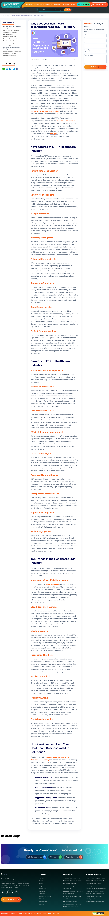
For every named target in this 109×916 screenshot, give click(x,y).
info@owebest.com (35, 857)
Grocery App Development (94, 886)
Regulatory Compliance (10, 41)
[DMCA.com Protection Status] (98, 913)
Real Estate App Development (95, 880)
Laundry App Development (94, 896)
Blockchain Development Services (72, 886)
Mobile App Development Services (72, 880)
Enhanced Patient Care (9, 55)
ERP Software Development (70, 883)
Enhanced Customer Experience (12, 51)
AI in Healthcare (52, 584)
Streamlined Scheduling (10, 32)
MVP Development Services (70, 906)
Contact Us (42, 891)
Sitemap (41, 904)
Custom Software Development (72, 896)
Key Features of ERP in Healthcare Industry (12, 27)
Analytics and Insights (9, 43)
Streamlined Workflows (9, 53)
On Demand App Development (95, 901)
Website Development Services (71, 878)
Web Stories (42, 888)
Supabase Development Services (72, 904)
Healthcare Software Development (96, 888)
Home (2, 16)
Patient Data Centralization (11, 30)
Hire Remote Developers (70, 901)
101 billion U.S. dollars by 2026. (67, 121)
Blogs (7, 16)
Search (68, 10)
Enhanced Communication (10, 38)
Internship (42, 893)
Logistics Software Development (96, 891)
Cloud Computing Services (70, 899)
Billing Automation (8, 34)
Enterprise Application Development (73, 891)
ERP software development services (45, 111)
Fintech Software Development (95, 893)
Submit (93, 67)
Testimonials (42, 880)
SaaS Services (67, 888)
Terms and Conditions (45, 896)
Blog (40, 886)
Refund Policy (43, 901)
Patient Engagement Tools (10, 45)
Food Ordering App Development (96, 878)
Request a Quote (100, 4)
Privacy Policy (43, 899)
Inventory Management (9, 36)
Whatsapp (53, 857)
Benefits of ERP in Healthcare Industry (11, 48)
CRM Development (68, 893)
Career (41, 883)
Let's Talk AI (85, 4)
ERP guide (54, 134)
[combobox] (52, 10)
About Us (41, 878)
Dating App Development (94, 899)
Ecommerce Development (94, 883)
